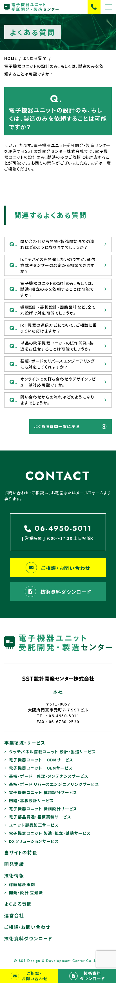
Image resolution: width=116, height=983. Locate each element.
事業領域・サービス (24, 742)
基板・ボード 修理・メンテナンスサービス (48, 776)
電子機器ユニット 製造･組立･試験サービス (50, 833)
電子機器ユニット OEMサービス (41, 768)
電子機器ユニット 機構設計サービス (43, 808)
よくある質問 (18, 903)
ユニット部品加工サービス (34, 825)
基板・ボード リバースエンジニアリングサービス (54, 784)
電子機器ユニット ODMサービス (41, 760)
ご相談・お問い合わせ (65, 567)
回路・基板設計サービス (31, 800)
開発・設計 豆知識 (26, 892)
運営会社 (14, 915)
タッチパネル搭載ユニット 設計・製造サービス (52, 751)
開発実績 (14, 864)
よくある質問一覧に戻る (57, 426)
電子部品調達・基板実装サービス (40, 817)
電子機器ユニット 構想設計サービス (43, 792)
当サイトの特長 (20, 852)
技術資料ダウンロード (66, 591)
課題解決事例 (22, 884)
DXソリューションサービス (34, 841)
